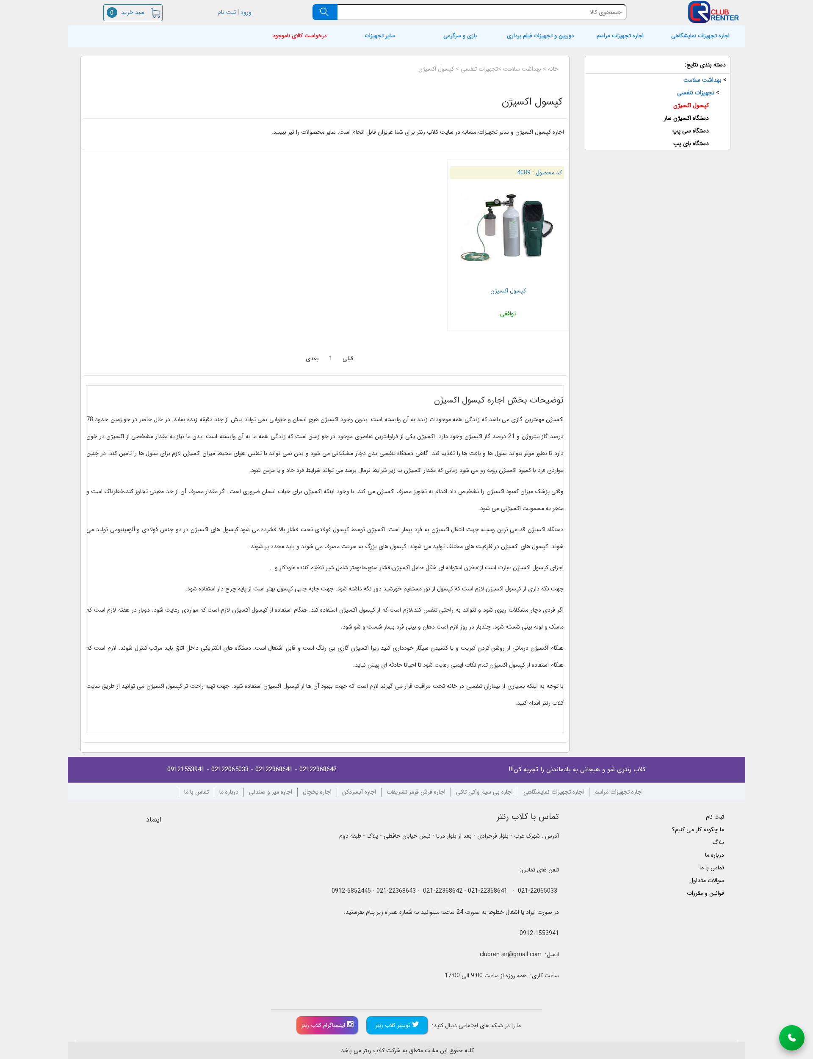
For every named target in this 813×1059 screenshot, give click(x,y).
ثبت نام (226, 12)
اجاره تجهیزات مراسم (620, 36)
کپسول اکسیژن (436, 69)
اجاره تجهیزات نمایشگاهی (700, 36)
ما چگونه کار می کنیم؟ (698, 829)
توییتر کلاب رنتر (393, 1025)
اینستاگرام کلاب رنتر (324, 1025)
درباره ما (228, 792)
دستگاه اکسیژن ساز (686, 118)
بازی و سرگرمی (460, 36)
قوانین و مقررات (705, 893)
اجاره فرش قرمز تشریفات (416, 792)
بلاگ (718, 842)
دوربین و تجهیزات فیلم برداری (540, 36)
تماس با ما (196, 792)
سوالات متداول (706, 880)
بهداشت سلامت (522, 69)
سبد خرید (127, 12)
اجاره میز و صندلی (270, 792)
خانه (553, 69)
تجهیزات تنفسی (479, 69)
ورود (247, 12)
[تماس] (792, 1038)
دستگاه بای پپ (691, 143)
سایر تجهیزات (380, 36)
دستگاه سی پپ (690, 130)
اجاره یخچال (317, 792)
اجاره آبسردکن (359, 792)
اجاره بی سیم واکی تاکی (484, 792)
